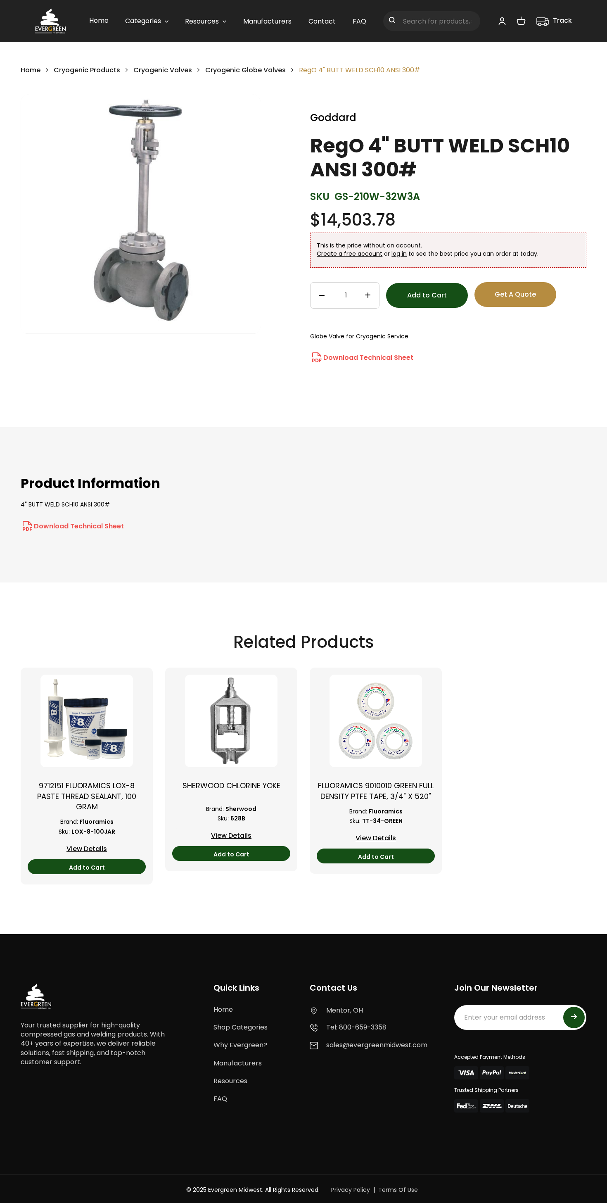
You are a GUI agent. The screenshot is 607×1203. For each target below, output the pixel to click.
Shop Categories (240, 1027)
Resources (230, 1081)
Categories (143, 21)
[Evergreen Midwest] (50, 21)
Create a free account (349, 254)
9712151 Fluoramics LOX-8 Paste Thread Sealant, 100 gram (86, 795)
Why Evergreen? (240, 1045)
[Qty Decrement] (322, 295)
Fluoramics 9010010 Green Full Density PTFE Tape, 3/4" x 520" (376, 790)
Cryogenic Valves (162, 70)
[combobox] (432, 21)
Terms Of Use (398, 1190)
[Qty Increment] (367, 295)
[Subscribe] (574, 1017)
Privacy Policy (350, 1190)
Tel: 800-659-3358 (356, 1027)
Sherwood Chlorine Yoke (231, 785)
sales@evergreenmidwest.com (376, 1045)
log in (399, 254)
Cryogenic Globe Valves (245, 70)
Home (30, 70)
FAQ (220, 1098)
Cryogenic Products (87, 70)
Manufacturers (237, 1063)
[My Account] (502, 21)
